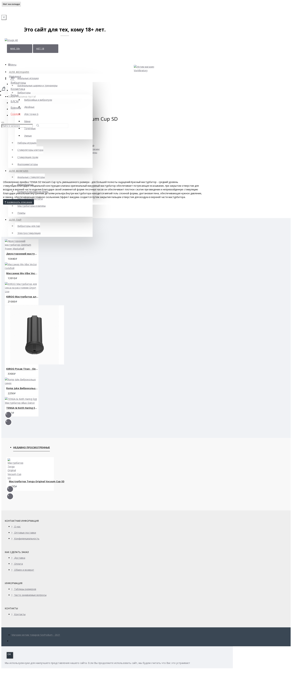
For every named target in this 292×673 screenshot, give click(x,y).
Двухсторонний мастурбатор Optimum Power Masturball (22, 253)
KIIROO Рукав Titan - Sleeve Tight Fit (22, 368)
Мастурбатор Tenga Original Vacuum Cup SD (36, 481)
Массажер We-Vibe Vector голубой (22, 273)
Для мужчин (93, 149)
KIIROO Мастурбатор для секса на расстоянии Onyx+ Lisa (22, 296)
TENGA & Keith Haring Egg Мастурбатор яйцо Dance (22, 407)
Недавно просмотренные (31, 447)
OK (9, 654)
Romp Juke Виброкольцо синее (22, 388)
